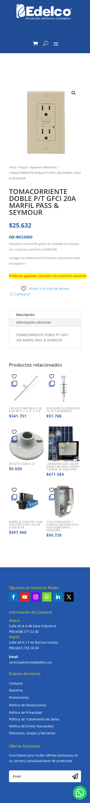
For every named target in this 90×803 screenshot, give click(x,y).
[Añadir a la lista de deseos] (14, 376)
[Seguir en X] (69, 597)
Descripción (25, 314)
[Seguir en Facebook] (13, 597)
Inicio (12, 167)
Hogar (23, 167)
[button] (73, 93)
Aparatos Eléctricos (43, 167)
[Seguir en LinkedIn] (58, 597)
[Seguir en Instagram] (35, 597)
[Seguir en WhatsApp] (46, 597)
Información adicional (33, 322)
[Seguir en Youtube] (24, 597)
